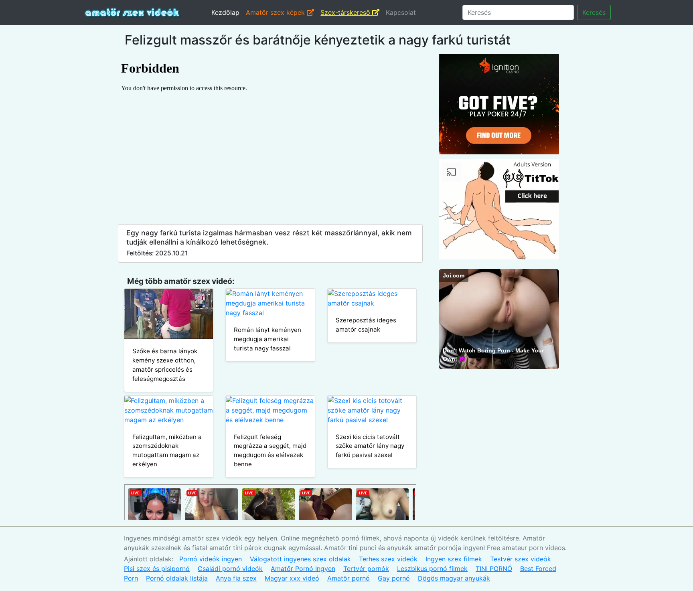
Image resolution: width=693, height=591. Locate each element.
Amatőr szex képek (276, 12)
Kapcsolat (401, 12)
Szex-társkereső (346, 12)
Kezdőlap (225, 12)
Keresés (594, 12)
